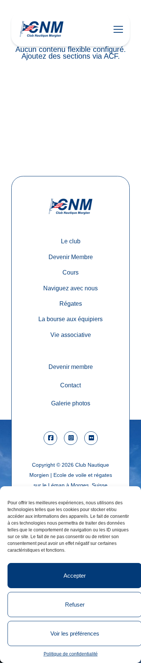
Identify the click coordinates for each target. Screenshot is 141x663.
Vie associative (70, 334)
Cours (70, 272)
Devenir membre (71, 366)
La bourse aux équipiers (70, 319)
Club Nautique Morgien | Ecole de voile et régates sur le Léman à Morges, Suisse (70, 475)
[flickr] (91, 438)
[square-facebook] (50, 438)
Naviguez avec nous (70, 288)
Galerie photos (70, 403)
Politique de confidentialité (71, 654)
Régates (70, 303)
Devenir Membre (71, 256)
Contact (70, 385)
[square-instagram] (70, 438)
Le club (70, 241)
